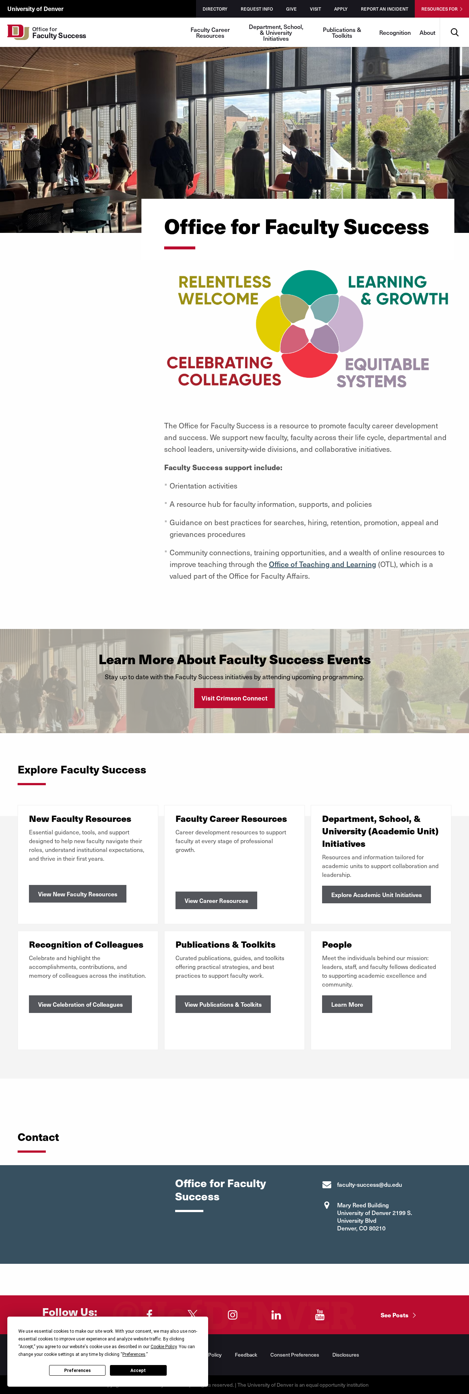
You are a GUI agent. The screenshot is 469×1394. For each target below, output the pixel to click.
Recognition (395, 32)
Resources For (439, 9)
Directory (215, 9)
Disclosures (345, 1354)
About (427, 32)
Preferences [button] (133, 1354)
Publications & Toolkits (342, 32)
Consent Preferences (294, 1354)
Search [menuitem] (454, 20)
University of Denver (35, 8)
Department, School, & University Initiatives (276, 32)
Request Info (257, 9)
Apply (341, 9)
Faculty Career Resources (210, 32)
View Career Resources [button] (216, 900)
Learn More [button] (347, 1004)
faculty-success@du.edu (369, 1184)
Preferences (77, 1370)
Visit (315, 9)
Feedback (246, 1354)
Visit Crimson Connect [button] (234, 698)
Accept (138, 1370)
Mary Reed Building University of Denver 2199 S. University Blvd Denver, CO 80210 (374, 1216)
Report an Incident (384, 9)
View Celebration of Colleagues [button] (80, 1004)
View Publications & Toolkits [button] (223, 1004)
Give (291, 9)
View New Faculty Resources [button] (77, 894)
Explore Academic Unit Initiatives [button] (376, 894)
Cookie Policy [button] (164, 1346)
